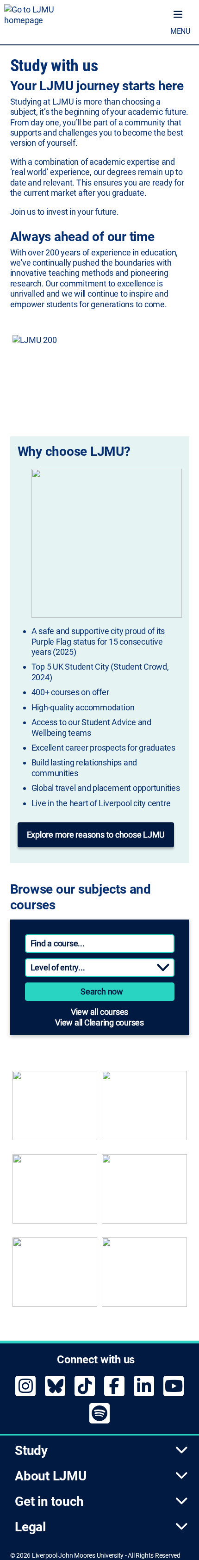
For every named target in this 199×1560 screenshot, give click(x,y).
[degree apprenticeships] (55, 1193)
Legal (30, 1527)
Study (31, 1450)
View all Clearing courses (99, 1022)
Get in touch (49, 1501)
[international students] (55, 1276)
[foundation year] (144, 1276)
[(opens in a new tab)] (99, 373)
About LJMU (51, 1476)
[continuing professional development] (144, 1193)
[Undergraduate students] (55, 1110)
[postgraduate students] (144, 1110)
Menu (180, 31)
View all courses (99, 1012)
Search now (102, 991)
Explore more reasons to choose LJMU (96, 834)
